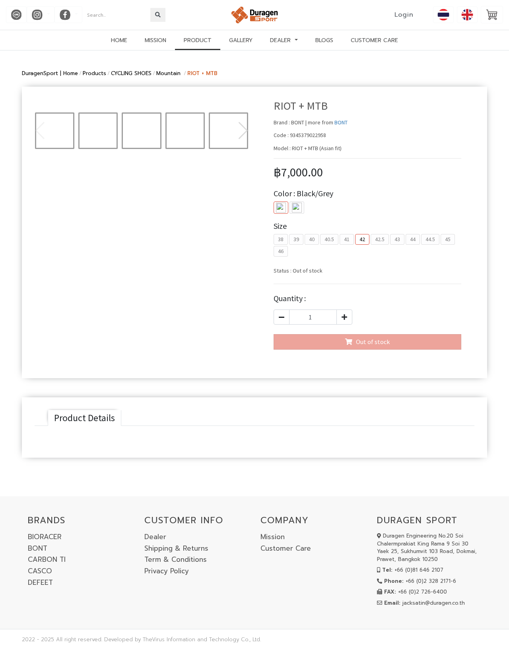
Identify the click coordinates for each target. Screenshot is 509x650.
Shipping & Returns (176, 548)
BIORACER (45, 537)
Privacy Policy (166, 571)
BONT (341, 122)
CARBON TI (47, 559)
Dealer (155, 537)
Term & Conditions (175, 559)
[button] (243, 130)
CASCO (40, 571)
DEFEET (40, 582)
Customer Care (285, 548)
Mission (272, 537)
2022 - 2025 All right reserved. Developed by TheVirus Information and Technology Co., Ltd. (141, 639)
